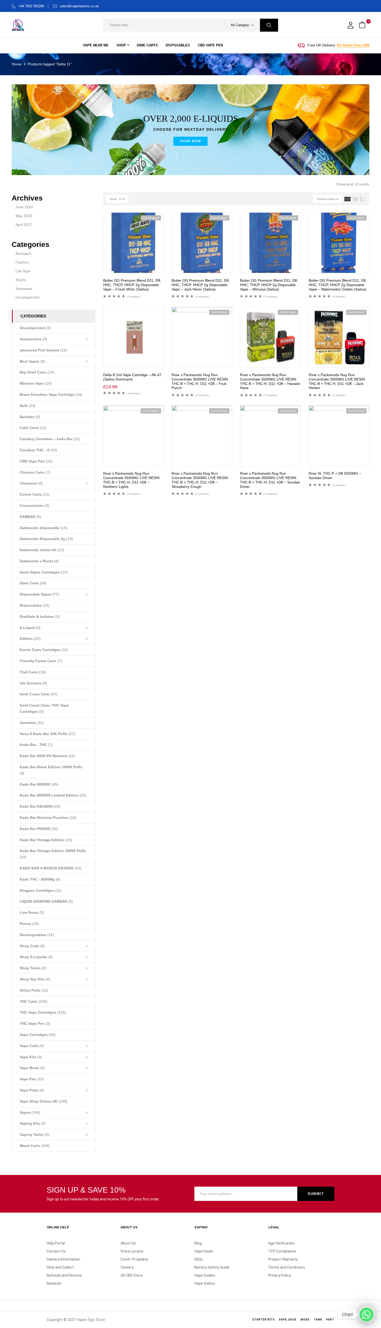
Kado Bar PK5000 (39, 829)
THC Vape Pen (35, 1023)
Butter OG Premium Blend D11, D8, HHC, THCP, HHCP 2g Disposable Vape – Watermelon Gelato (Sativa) (338, 284)
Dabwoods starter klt (42, 550)
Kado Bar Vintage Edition (46, 840)
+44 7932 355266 (31, 6)
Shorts (21, 280)
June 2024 (24, 207)
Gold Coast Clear (39, 694)
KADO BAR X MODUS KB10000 (50, 868)
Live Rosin (32, 912)
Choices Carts (35, 472)
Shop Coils (32, 946)
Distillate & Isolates (40, 616)
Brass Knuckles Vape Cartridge (51, 394)
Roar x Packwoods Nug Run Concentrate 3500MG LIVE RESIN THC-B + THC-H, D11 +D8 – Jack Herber (337, 381)
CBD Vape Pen (36, 461)
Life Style (23, 271)
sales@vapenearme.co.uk (79, 6)
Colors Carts (34, 494)
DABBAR (30, 517)
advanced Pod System (43, 350)
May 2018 (24, 216)
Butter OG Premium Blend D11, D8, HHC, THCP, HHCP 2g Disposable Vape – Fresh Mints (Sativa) (132, 284)
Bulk (28, 406)
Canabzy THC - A (38, 450)
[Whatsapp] (366, 1315)
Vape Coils (32, 1046)
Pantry (29, 924)
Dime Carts (33, 583)
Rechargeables (37, 935)
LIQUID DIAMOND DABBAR (46, 901)
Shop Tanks (33, 968)
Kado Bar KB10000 (40, 806)
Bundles (30, 417)
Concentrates (34, 505)
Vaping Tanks (34, 1134)
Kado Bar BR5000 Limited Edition (53, 795)
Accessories (33, 339)
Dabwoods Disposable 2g (46, 539)
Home (17, 64)
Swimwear (24, 289)
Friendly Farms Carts (41, 661)
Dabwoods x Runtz (39, 561)
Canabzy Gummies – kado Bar (50, 439)
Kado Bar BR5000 (39, 784)
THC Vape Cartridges (43, 1012)
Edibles (30, 639)
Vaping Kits (33, 1123)
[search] (269, 25)
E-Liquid (30, 628)
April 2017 (24, 225)
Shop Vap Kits (35, 979)
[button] (363, 25)
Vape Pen (32, 1079)
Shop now (190, 141)
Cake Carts (33, 428)
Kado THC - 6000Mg (40, 879)
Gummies (32, 723)
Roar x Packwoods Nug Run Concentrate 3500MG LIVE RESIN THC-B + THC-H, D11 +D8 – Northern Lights (131, 479)
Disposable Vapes (39, 594)
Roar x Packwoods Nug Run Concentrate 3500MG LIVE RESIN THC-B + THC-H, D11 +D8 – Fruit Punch (200, 381)
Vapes (30, 1112)
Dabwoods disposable (43, 528)
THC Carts (33, 1001)
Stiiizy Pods (34, 990)
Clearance (31, 483)
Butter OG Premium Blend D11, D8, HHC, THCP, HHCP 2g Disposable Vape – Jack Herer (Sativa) (201, 284)
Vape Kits (31, 1057)
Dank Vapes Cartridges (44, 572)
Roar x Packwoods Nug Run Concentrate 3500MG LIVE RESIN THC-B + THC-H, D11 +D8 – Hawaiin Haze (270, 381)
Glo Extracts (33, 683)
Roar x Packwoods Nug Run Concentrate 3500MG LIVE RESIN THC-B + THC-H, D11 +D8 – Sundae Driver (270, 479)
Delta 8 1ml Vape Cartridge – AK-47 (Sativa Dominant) (132, 377)
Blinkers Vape (36, 383)
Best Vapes (32, 361)
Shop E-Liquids (36, 957)
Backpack (23, 253)
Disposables (35, 605)
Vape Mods (32, 1068)
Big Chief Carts (37, 372)
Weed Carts (35, 1146)
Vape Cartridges (37, 1035)
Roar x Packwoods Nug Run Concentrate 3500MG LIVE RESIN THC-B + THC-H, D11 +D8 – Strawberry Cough (200, 479)
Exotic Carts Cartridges (44, 650)
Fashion (22, 262)
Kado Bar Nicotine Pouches (48, 817)
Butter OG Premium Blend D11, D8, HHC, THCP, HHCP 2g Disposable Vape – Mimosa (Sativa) (269, 284)
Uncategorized (27, 297)
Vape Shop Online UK (43, 1101)
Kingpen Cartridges (41, 890)
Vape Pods (32, 1090)
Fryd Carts (33, 672)
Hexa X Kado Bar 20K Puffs (47, 734)
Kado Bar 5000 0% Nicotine (47, 756)
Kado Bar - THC (36, 745)
